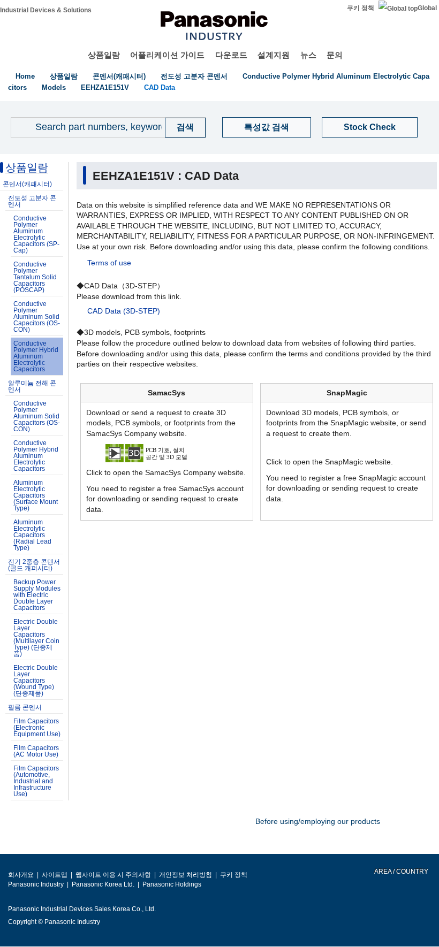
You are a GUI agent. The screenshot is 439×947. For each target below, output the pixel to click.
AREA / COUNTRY (400, 871)
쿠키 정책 (360, 8)
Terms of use (109, 262)
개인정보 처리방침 (185, 875)
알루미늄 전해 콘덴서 (32, 386)
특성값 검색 (266, 127)
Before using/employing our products (317, 821)
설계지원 (274, 54)
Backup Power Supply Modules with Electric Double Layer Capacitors (36, 595)
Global (427, 8)
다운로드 (231, 54)
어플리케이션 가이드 (167, 54)
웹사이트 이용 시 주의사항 (113, 875)
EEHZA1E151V (105, 87)
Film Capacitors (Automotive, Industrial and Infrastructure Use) (36, 781)
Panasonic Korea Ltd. (103, 884)
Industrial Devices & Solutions (46, 10)
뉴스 (308, 54)
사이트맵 (54, 875)
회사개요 (21, 875)
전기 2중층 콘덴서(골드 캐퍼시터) (34, 565)
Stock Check (370, 127)
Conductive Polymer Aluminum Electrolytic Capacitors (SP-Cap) (36, 234)
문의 (335, 54)
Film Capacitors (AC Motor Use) (36, 751)
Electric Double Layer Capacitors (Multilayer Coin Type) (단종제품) (36, 638)
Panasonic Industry (36, 884)
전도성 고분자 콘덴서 (194, 76)
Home (25, 76)
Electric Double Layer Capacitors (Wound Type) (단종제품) (35, 680)
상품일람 (104, 54)
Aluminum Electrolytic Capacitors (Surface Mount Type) (35, 495)
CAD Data (159, 87)
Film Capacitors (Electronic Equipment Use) (36, 727)
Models (54, 87)
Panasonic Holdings (171, 884)
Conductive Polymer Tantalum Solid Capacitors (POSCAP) (35, 277)
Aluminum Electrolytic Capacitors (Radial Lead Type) (32, 535)
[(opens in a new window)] (167, 452)
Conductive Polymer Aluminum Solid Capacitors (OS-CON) (36, 316)
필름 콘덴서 (25, 707)
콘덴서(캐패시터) (119, 76)
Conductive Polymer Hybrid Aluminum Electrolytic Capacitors (35, 356)
